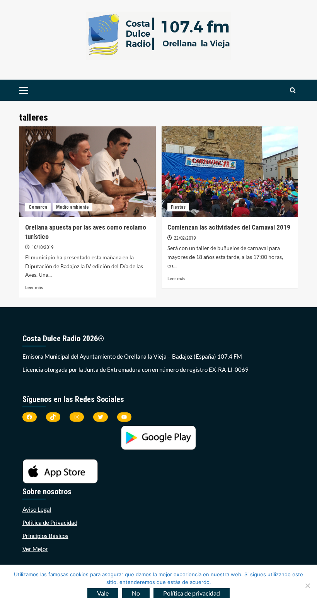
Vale (103, 593)
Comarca (38, 207)
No (136, 593)
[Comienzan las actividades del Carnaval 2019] (230, 171)
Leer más (34, 287)
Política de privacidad (191, 593)
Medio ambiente (72, 207)
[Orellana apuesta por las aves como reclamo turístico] (87, 171)
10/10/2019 (42, 247)
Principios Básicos (45, 535)
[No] (307, 585)
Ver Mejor (35, 548)
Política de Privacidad (49, 522)
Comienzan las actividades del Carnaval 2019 (228, 227)
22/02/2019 (185, 238)
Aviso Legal (36, 509)
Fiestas (178, 207)
